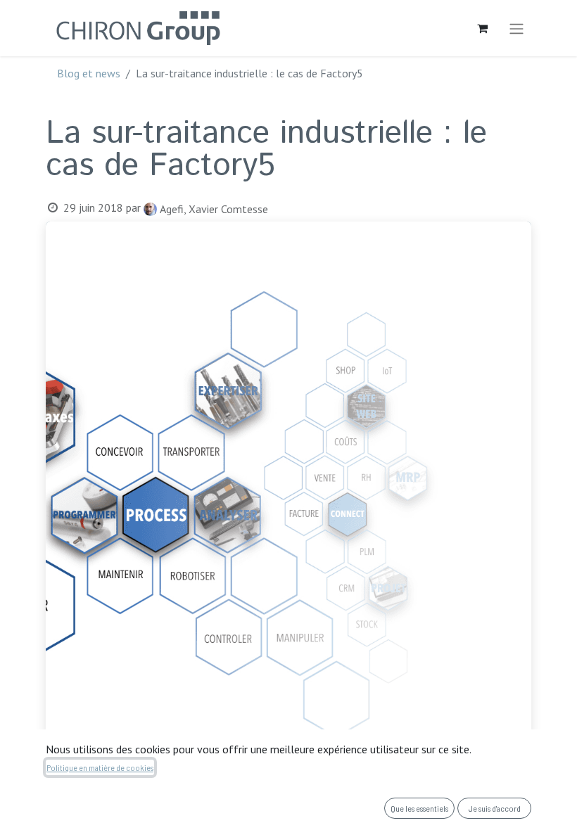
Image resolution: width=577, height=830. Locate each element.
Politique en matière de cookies (99, 767)
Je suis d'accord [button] (495, 808)
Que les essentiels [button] (419, 808)
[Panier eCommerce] (482, 28)
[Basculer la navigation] (516, 28)
